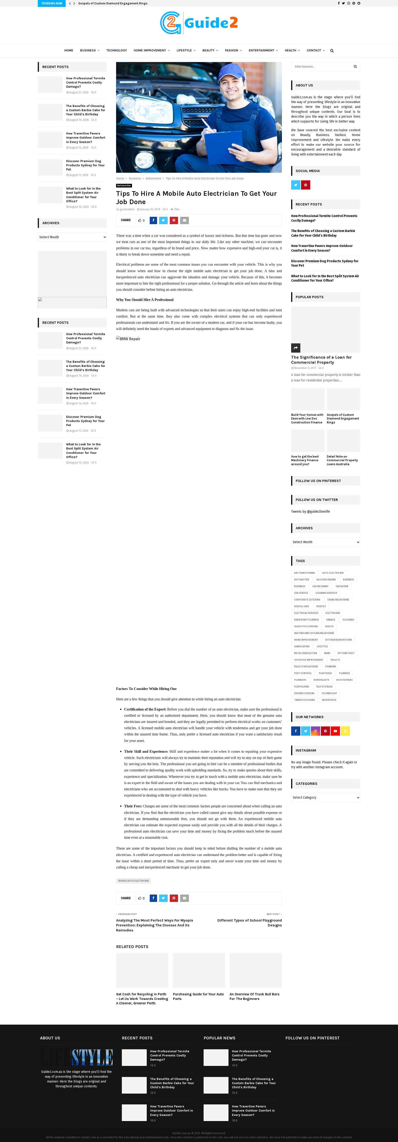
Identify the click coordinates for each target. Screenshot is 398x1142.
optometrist (345, 653)
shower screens (304, 693)
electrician (332, 613)
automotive (301, 579)
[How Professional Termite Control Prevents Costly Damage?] (50, 84)
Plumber (344, 673)
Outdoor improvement (308, 660)
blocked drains (326, 579)
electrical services (306, 613)
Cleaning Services (326, 593)
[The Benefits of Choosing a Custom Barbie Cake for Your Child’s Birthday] (50, 112)
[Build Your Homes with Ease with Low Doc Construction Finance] (308, 399)
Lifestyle (184, 50)
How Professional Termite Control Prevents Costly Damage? (85, 82)
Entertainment (261, 50)
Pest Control (303, 673)
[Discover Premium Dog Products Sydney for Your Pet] (50, 167)
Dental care (301, 606)
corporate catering (307, 599)
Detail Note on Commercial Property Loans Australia (342, 460)
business (299, 586)
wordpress (329, 700)
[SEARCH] (355, 66)
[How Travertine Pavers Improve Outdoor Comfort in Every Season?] (50, 139)
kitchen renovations (338, 640)
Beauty (208, 50)
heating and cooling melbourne (314, 633)
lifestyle (322, 646)
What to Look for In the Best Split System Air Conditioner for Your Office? (83, 195)
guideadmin (127, 209)
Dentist (321, 606)
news (327, 653)
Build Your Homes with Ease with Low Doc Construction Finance (307, 418)
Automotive (124, 185)
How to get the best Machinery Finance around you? (305, 460)
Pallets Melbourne (306, 666)
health (329, 626)
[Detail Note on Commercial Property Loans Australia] (343, 441)
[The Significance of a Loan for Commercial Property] (325, 329)
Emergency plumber (306, 620)
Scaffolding (301, 686)
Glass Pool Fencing (306, 626)
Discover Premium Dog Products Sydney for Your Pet (85, 165)
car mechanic (320, 586)
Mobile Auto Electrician (133, 881)
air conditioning (304, 573)
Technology (116, 50)
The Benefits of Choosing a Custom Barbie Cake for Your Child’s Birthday (85, 110)
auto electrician (332, 573)
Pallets (335, 660)
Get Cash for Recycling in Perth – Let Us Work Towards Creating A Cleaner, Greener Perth (142, 998)
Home (68, 50)
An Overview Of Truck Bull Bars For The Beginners (254, 996)
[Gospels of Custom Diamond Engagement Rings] (343, 399)
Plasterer (325, 673)
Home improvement (306, 640)
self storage (324, 686)
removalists (321, 680)
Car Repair (342, 586)
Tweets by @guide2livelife (310, 512)
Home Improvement (150, 50)
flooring (348, 620)
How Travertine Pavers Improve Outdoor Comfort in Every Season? (85, 137)
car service (301, 593)
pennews (330, 666)
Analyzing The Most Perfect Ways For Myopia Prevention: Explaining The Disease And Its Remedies (154, 925)
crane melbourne (338, 599)
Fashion (231, 50)
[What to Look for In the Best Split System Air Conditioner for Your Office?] (50, 195)
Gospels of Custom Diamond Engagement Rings (112, 3)
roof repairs (344, 680)
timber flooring (304, 700)
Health (290, 50)
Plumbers (300, 680)
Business (88, 50)
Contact (314, 50)
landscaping (302, 646)
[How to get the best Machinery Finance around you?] (308, 441)
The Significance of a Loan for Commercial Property (321, 360)
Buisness (348, 579)
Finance (330, 620)
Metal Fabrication (305, 653)
